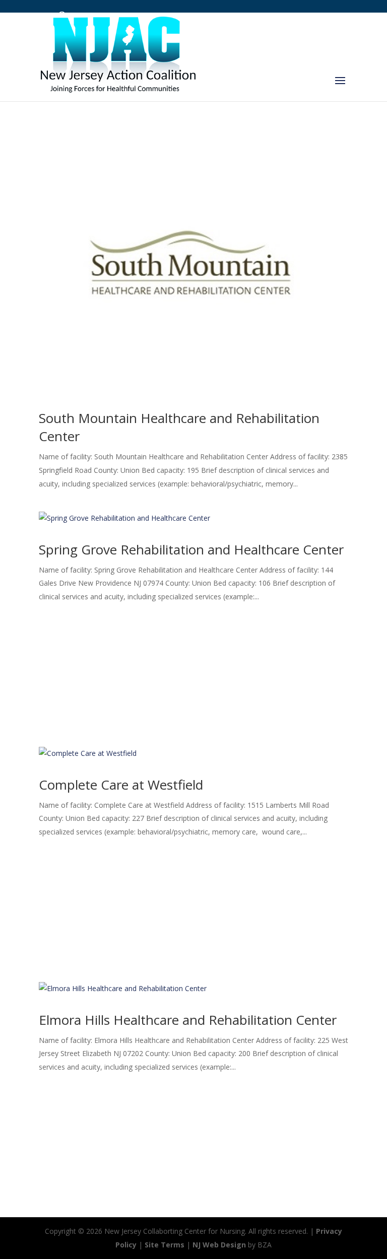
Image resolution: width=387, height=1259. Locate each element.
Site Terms (164, 1244)
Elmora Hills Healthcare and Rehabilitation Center (188, 1020)
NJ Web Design (219, 1244)
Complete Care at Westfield (121, 785)
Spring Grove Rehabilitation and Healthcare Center (191, 549)
